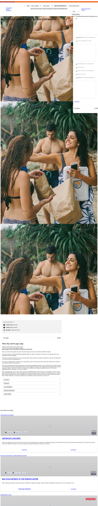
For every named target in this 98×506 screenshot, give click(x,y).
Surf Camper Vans (74, 5)
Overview (6, 379)
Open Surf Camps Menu (48, 8)
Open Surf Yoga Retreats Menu (60, 8)
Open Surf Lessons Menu (36, 8)
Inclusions (6, 383)
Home (28, 5)
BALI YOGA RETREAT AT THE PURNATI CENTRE (20, 479)
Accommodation (8, 386)
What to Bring (7, 394)
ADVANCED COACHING (11, 438)
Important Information (9, 390)
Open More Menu (75, 14)
